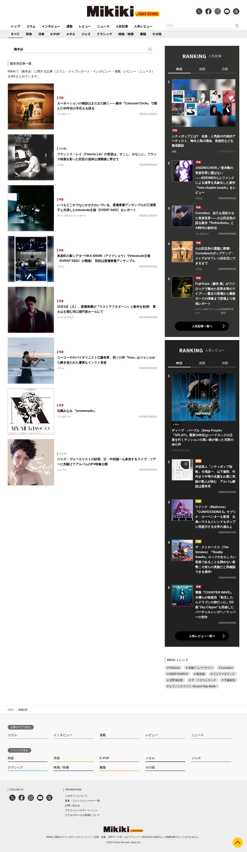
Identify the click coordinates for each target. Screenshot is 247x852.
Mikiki (11, 709)
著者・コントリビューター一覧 (82, 800)
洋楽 (41, 34)
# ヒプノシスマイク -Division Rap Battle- (192, 686)
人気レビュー (143, 26)
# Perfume (173, 667)
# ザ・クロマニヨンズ (202, 680)
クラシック (104, 34)
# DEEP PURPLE (177, 673)
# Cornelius (226, 667)
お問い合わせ (72, 805)
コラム (31, 26)
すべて (15, 34)
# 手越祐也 (228, 680)
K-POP (55, 34)
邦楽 (29, 34)
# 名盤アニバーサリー (199, 667)
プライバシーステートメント (81, 810)
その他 (157, 34)
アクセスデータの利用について (82, 815)
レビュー (85, 26)
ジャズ (86, 34)
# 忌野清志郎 (175, 680)
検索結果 (23, 709)
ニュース (103, 26)
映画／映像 (126, 34)
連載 (69, 26)
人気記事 (122, 26)
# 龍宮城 (199, 673)
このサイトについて (76, 796)
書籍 (143, 34)
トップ (15, 26)
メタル (70, 34)
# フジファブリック (223, 673)
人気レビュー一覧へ (202, 636)
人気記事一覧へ (202, 326)
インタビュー (51, 26)
